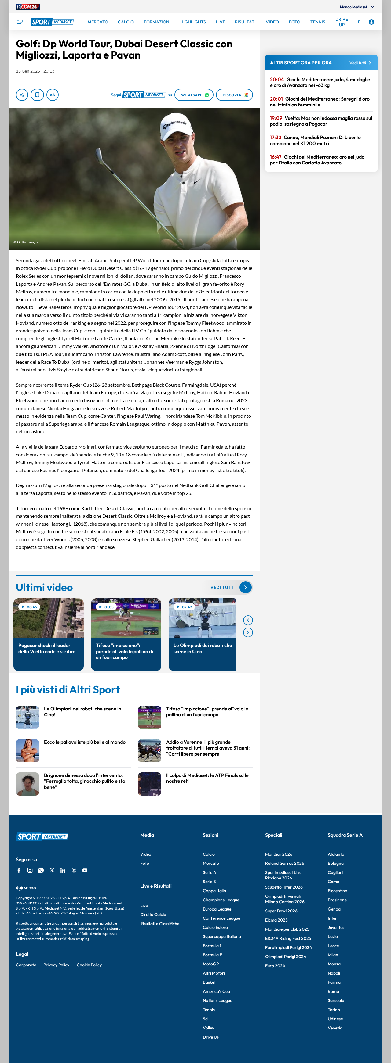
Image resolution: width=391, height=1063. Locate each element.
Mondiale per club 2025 (287, 929)
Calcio (209, 854)
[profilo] (371, 22)
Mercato (211, 863)
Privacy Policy (56, 965)
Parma (334, 982)
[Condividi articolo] (22, 95)
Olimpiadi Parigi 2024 (285, 956)
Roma (333, 991)
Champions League (221, 900)
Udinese (335, 1019)
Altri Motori (214, 973)
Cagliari (335, 872)
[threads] (74, 870)
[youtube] (85, 870)
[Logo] (53, 22)
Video (145, 854)
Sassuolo (336, 1000)
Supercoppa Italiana (222, 936)
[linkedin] (63, 870)
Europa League (217, 909)
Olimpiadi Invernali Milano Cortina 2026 (285, 898)
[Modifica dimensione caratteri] (52, 95)
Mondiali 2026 (278, 854)
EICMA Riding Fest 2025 (288, 938)
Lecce (333, 945)
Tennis (209, 1009)
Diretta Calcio (153, 914)
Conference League (221, 918)
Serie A (209, 872)
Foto (144, 863)
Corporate (26, 965)
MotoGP (211, 964)
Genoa (334, 909)
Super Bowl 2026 (281, 911)
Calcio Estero (215, 927)
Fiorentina (337, 890)
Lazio (333, 936)
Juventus (336, 927)
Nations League (217, 1000)
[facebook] (19, 870)
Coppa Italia (214, 890)
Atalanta (336, 854)
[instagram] (30, 870)
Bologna (336, 863)
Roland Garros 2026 (284, 863)
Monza (334, 964)
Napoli (334, 973)
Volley (208, 1028)
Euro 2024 (275, 965)
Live (144, 905)
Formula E (212, 954)
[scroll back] (248, 620)
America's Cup (216, 991)
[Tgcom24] (28, 7)
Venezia (335, 1028)
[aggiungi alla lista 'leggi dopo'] (37, 95)
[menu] (20, 22)
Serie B (209, 881)
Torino (334, 1009)
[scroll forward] (248, 632)
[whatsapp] (41, 870)
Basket (209, 982)
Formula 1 (212, 945)
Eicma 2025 (276, 920)
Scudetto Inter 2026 (284, 887)
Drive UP (211, 1037)
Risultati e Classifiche (159, 923)
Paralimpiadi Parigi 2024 (288, 947)
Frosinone (337, 900)
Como (333, 881)
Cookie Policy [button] (89, 965)
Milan (333, 954)
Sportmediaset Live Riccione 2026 (283, 875)
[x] (52, 870)
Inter (332, 918)
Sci (205, 1019)
